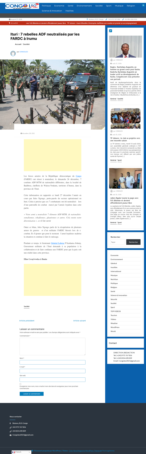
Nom (22, 358)
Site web (23, 375)
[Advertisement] (52, 155)
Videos (113, 319)
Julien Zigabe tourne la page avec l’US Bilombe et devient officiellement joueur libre (124, 200)
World (113, 331)
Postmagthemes (108, 451)
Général (113, 99)
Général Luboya (57, 243)
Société (99, 6)
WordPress (115, 327)
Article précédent (26, 320)
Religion (131, 6)
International (116, 271)
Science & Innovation (52, 11)
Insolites (69, 11)
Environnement (84, 6)
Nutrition (114, 279)
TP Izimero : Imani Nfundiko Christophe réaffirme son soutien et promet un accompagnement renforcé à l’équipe (91, 23)
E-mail (22, 367)
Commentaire (25, 336)
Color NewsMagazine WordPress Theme (84, 451)
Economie (59, 6)
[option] (91, 23)
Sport (108, 6)
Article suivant (79, 320)
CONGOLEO (24, 52)
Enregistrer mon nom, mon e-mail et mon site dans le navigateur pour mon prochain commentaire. (49, 387)
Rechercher (115, 237)
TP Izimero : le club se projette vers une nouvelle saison (125, 139)
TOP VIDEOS (116, 311)
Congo (78, 175)
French (18, 452)
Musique (119, 6)
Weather (114, 323)
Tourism (114, 315)
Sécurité (114, 299)
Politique (46, 6)
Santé (70, 6)
